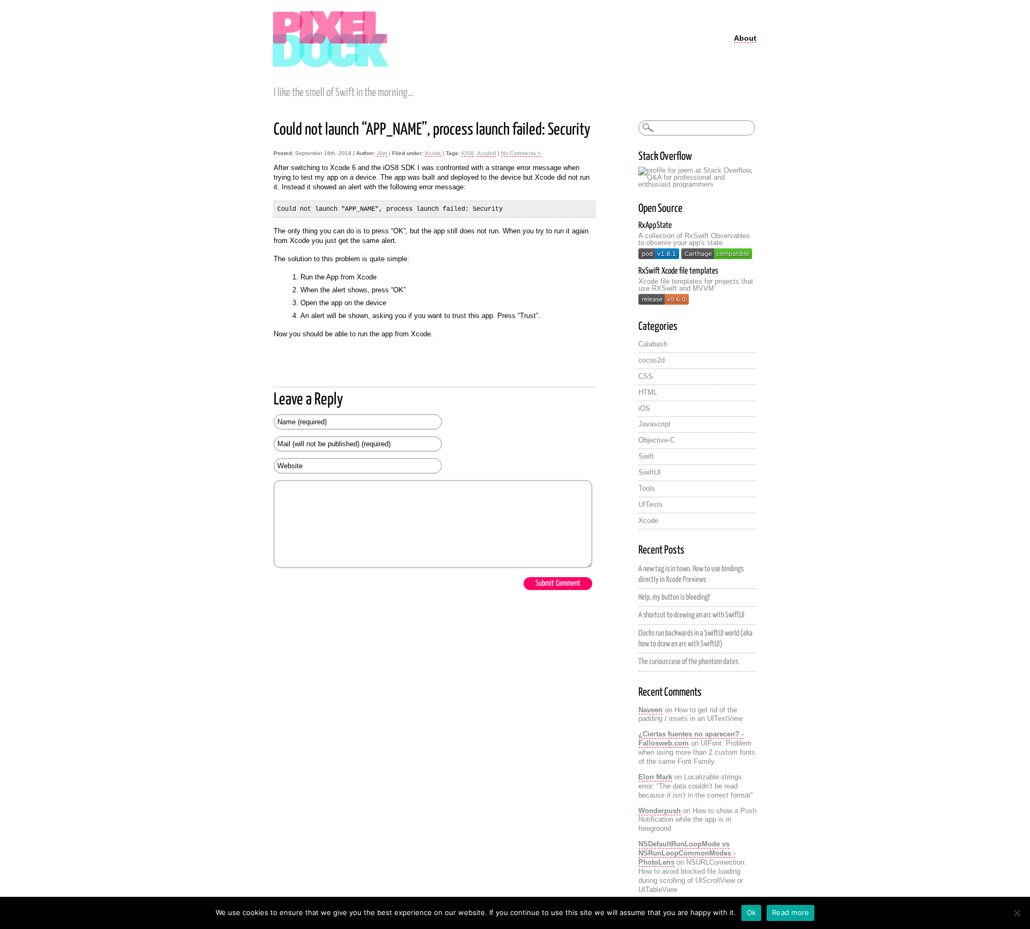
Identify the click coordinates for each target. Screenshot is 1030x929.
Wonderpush (659, 811)
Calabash (652, 344)
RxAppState (655, 226)
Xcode (433, 153)
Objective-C (656, 440)
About (745, 38)
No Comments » (521, 153)
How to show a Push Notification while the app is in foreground (697, 820)
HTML (647, 392)
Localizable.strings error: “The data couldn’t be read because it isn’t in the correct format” (695, 786)
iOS (644, 408)
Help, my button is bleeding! (674, 597)
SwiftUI (649, 472)
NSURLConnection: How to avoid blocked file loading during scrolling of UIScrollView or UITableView (692, 876)
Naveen (650, 710)
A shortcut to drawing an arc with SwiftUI (691, 615)
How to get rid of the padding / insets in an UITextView (690, 714)
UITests (650, 504)
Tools (646, 488)
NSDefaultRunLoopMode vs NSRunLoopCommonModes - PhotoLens (686, 853)
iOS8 (467, 153)
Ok (751, 912)
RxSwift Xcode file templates (678, 271)
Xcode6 (486, 153)
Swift (646, 456)
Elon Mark (655, 777)
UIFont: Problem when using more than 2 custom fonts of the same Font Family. (696, 752)
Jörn (382, 153)
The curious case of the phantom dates (688, 662)
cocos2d (651, 360)
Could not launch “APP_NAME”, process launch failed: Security (432, 130)
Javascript (654, 424)
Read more (790, 912)
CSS (645, 376)
